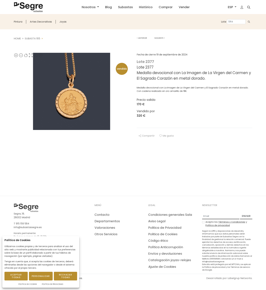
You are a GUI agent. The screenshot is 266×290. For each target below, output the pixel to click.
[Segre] (28, 7)
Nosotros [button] (89, 7)
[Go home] (26, 55)
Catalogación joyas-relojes (169, 260)
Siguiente (159, 38)
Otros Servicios (106, 234)
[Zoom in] (16, 55)
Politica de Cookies (162, 234)
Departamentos (107, 221)
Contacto (102, 215)
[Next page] (40, 55)
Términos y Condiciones (231, 221)
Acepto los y (226, 223)
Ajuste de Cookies (162, 267)
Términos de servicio (240, 267)
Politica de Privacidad (164, 227)
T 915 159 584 (21, 223)
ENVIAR (246, 216)
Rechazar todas (65, 276)
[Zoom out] (21, 55)
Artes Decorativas (41, 21)
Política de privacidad (218, 225)
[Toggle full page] (31, 55)
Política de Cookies (27, 284)
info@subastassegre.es (28, 227)
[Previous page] (36, 55)
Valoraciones (105, 227)
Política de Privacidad (52, 284)
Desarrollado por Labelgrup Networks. (229, 278)
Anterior (142, 38)
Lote (223, 21)
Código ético (158, 240)
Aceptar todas (16, 276)
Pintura (18, 21)
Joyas (62, 21)
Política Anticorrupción (165, 247)
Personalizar (41, 276)
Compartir (148, 136)
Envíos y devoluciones (165, 253)
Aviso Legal (156, 221)
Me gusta (168, 136)
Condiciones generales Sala (170, 215)
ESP (231, 7)
